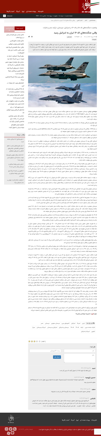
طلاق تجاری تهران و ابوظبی (16, 44)
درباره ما (61, 16)
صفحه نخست (68, 16)
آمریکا (73, 420)
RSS (37, 16)
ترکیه (82, 327)
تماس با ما (43, 16)
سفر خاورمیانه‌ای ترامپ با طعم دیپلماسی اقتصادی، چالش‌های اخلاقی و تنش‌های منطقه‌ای (15, 148)
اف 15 (77, 327)
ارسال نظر (57, 357)
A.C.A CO (21, 429)
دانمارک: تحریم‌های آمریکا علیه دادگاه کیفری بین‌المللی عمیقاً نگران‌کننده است (15, 71)
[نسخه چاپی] (32, 37)
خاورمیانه (94, 39)
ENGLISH (9, 16)
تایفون (93, 331)
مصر (42, 323)
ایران (83, 323)
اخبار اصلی (79, 20)
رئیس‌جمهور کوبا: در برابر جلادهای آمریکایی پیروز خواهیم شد (15, 110)
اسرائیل (73, 323)
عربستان (47, 323)
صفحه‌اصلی (92, 20)
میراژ (33, 327)
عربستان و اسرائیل (64, 327)
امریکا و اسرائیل (85, 331)
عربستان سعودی (55, 323)
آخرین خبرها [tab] (19, 28)
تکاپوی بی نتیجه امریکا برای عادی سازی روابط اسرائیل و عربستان (16, 173)
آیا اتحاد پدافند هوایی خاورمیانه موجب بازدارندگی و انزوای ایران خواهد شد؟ (15, 157)
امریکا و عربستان (41, 327)
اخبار (86, 20)
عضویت (55, 16)
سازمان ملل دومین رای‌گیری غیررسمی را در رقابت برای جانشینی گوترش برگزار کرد (16, 119)
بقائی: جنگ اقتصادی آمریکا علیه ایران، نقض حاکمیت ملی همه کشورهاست (15, 50)
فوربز (92, 314)
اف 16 (72, 327)
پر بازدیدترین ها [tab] (9, 29)
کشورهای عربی (65, 323)
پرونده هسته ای (85, 420)
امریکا (78, 323)
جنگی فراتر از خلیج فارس (17, 41)
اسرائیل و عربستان (52, 327)
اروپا (77, 420)
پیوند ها (50, 16)
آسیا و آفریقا (65, 420)
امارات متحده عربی (90, 327)
